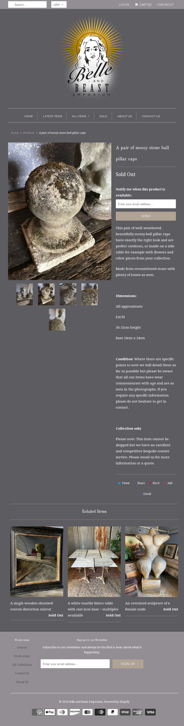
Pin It (156, 483)
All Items (79, 116)
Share (141, 483)
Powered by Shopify (116, 701)
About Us (124, 116)
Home (28, 116)
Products (28, 132)
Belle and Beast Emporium (86, 701)
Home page (22, 656)
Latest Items (52, 116)
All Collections (22, 664)
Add (169, 483)
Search (22, 647)
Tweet (125, 483)
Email (147, 493)
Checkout (165, 4)
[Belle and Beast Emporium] (92, 59)
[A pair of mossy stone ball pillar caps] (59, 211)
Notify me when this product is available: (140, 192)
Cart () (144, 4)
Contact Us (151, 116)
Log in (124, 4)
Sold (103, 116)
